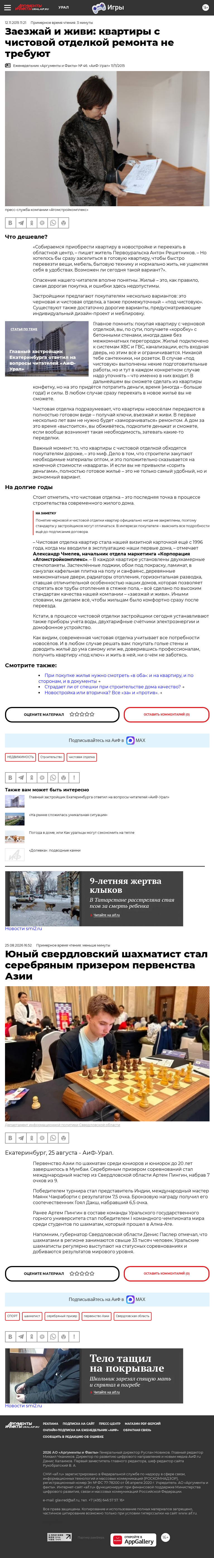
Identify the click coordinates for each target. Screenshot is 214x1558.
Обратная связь (137, 1430)
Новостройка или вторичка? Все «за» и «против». (102, 692)
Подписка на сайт (78, 1424)
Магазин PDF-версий (142, 1424)
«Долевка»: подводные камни (55, 850)
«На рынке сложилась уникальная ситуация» (68, 815)
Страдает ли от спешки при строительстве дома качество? (113, 686)
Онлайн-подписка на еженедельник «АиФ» (81, 1430)
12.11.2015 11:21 (15, 23)
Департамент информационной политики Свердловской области (62, 1125)
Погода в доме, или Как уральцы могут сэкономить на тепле (81, 832)
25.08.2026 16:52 (18, 945)
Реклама (50, 1424)
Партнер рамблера (91, 1537)
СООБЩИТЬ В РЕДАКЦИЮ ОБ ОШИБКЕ (73, 1437)
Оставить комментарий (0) (167, 714)
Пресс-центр (109, 1424)
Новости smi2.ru (23, 928)
